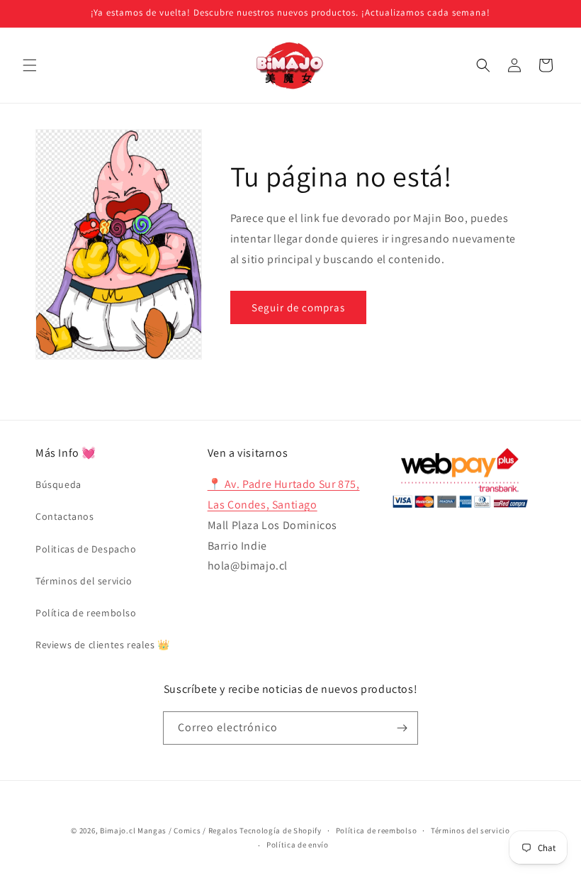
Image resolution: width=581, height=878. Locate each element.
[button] (29, 65)
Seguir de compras (298, 307)
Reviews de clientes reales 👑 (102, 644)
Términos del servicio (83, 580)
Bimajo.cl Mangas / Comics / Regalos (169, 830)
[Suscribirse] (401, 728)
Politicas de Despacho (86, 549)
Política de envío (297, 845)
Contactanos (64, 516)
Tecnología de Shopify (280, 830)
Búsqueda (58, 484)
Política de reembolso (86, 612)
